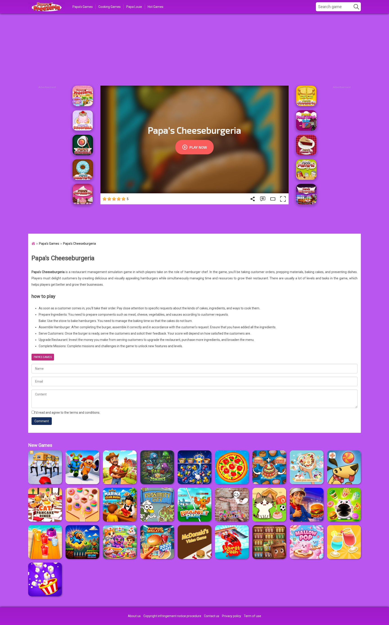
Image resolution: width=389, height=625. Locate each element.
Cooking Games (109, 7)
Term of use (252, 616)
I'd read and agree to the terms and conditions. (67, 412)
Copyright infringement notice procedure (172, 616)
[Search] (356, 6)
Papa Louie (134, 7)
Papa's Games (82, 7)
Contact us (211, 616)
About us (134, 616)
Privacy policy (231, 616)
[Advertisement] (194, 49)
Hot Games (155, 7)
